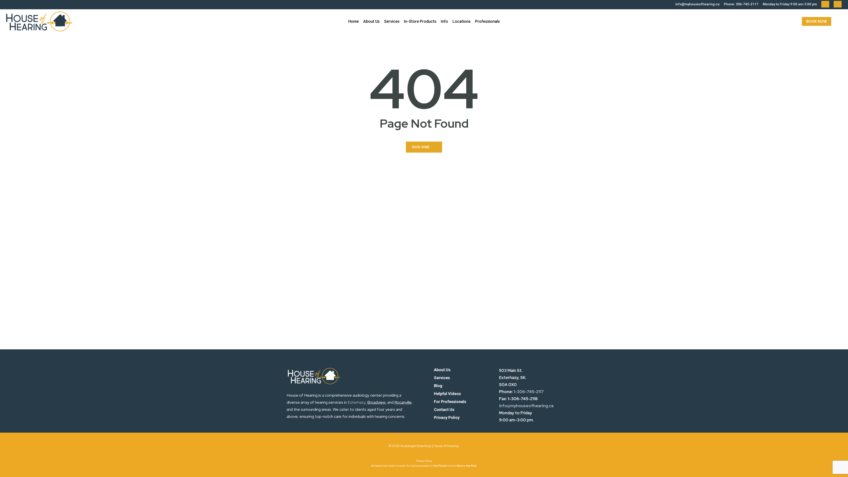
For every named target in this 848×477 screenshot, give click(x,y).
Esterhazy (356, 402)
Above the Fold (466, 466)
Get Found (440, 466)
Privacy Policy (424, 461)
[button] (442, 370)
